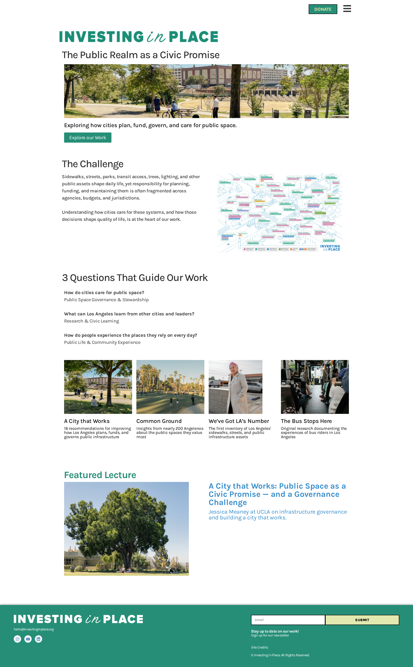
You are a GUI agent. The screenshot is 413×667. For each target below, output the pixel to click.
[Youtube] (28, 639)
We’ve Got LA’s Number (239, 421)
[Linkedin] (38, 639)
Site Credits (259, 647)
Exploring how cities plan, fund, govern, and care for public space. (150, 125)
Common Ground (159, 421)
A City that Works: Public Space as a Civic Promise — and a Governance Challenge (277, 494)
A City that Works (86, 421)
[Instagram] (17, 639)
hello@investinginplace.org (34, 629)
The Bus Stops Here (306, 421)
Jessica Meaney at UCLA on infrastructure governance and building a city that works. (278, 514)
